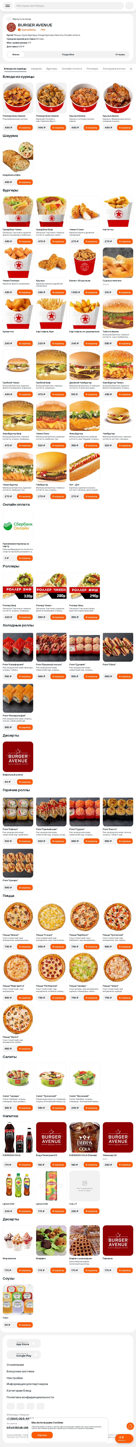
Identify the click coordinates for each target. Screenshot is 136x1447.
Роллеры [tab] (92, 68)
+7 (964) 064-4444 (20, 1418)
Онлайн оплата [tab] (72, 68)
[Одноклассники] (30, 1406)
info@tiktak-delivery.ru (23, 1427)
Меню (15, 54)
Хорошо (42, 1435)
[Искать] (120, 5)
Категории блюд (19, 1390)
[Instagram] (40, 1406)
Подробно (68, 54)
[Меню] (8, 5)
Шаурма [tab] (36, 68)
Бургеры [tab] (51, 68)
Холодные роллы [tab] (114, 68)
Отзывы (120, 54)
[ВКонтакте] (11, 1406)
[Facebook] (21, 1406)
